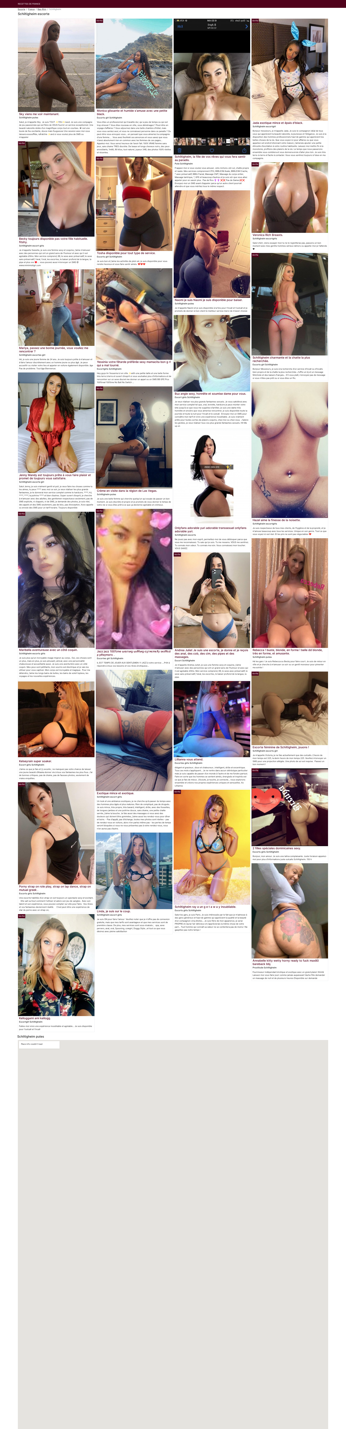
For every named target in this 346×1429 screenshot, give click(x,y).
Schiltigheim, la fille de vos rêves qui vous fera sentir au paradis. (210, 158)
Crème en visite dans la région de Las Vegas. (127, 490)
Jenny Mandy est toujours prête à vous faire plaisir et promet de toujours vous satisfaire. (55, 476)
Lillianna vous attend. (189, 759)
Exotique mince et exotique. (115, 793)
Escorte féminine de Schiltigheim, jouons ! (281, 747)
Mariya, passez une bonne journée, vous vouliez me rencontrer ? (53, 349)
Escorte (21, 9)
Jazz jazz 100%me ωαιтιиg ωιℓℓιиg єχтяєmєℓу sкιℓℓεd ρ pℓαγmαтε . (134, 653)
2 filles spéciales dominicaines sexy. (277, 848)
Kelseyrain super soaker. (35, 761)
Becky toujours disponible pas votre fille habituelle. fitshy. (53, 240)
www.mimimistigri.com (30, 265)
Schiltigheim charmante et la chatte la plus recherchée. (281, 359)
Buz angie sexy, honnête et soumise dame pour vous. (210, 393)
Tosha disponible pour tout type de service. (126, 253)
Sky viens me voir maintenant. (39, 114)
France (31, 9)
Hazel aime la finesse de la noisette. (277, 520)
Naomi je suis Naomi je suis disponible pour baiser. (209, 300)
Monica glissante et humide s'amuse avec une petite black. (132, 112)
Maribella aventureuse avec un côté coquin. (48, 650)
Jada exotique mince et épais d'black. (278, 123)
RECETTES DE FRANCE (29, 4)
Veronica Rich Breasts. (268, 235)
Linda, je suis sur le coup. (114, 911)
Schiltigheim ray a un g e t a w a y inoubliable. (205, 906)
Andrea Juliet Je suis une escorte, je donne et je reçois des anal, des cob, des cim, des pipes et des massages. (211, 653)
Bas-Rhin (42, 9)
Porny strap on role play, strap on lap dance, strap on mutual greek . (55, 888)
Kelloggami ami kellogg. (35, 1018)
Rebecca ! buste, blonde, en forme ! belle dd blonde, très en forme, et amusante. (288, 651)
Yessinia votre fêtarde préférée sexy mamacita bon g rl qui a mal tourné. (134, 363)
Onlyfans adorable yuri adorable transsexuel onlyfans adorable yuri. (210, 529)
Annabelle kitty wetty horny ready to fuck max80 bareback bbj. (286, 962)
